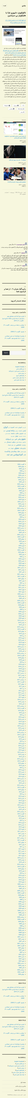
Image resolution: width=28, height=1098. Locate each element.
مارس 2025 (21, 497)
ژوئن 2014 (21, 766)
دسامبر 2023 (21, 528)
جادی (24, 5)
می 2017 (22, 689)
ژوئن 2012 (21, 818)
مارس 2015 (21, 746)
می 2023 (22, 544)
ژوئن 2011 (21, 845)
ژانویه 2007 (21, 961)
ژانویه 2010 (21, 882)
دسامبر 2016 (21, 700)
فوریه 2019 (21, 642)
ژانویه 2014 (21, 777)
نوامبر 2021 (21, 570)
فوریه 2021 (21, 590)
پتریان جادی (21, 373)
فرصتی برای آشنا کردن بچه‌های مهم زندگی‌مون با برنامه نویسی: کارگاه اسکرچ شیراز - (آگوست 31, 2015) (13, 318)
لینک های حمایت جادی (18, 378)
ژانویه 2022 (21, 566)
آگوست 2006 (21, 972)
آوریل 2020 (21, 612)
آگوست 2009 (21, 893)
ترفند (25, 433)
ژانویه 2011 (21, 856)
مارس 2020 (21, 614)
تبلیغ (4, 431)
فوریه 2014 (21, 774)
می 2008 (22, 926)
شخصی (18, 445)
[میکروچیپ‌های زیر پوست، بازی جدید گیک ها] (15, 173)
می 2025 (22, 493)
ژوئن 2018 (21, 660)
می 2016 (22, 715)
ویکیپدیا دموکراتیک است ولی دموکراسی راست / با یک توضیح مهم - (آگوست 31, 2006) (14, 338)
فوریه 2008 (21, 933)
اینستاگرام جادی (20, 369)
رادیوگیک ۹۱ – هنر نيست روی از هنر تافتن (17, 160)
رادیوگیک (8, 439)
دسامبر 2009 (21, 884)
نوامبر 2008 (21, 913)
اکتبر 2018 (21, 651)
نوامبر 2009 (21, 886)
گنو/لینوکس (18, 454)
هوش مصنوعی (23, 451)
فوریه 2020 (21, 616)
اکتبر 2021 (21, 572)
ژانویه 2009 (21, 908)
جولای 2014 (21, 763)
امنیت (12, 427)
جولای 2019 (21, 631)
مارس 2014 (21, 772)
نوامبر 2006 (21, 966)
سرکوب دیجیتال (11, 442)
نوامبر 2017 (21, 675)
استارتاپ (7, 192)
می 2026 (22, 471)
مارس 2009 (21, 904)
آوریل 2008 (21, 928)
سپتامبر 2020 (20, 601)
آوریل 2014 (21, 770)
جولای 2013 (21, 790)
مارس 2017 (21, 693)
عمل (12, 445)
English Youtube (19, 367)
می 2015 (22, 741)
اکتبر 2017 (21, 678)
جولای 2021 (21, 579)
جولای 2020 (21, 605)
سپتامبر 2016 (20, 706)
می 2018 (22, 662)
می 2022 (22, 557)
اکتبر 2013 (21, 783)
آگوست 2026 (21, 464)
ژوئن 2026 (21, 469)
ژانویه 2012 (21, 829)
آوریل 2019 (21, 638)
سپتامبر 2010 (20, 864)
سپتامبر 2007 (20, 944)
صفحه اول (23, 1082)
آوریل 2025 (21, 495)
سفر (5, 442)
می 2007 (22, 952)
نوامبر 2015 (21, 728)
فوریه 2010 (21, 880)
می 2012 (22, 821)
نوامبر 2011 (21, 834)
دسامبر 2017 (21, 673)
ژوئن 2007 (21, 950)
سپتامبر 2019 (20, 627)
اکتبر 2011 (21, 836)
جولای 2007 (21, 948)
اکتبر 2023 (21, 533)
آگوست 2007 (21, 946)
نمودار (12, 448)
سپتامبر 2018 (20, 653)
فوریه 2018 (21, 669)
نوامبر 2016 (21, 702)
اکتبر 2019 (21, 625)
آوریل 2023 (21, 546)
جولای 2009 (21, 895)
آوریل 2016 (21, 717)
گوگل (11, 455)
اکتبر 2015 (21, 730)
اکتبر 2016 (21, 704)
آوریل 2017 (21, 691)
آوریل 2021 (21, 585)
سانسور (24, 442)
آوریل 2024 (21, 519)
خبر (16, 439)
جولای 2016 (21, 711)
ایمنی (24, 431)
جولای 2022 (21, 552)
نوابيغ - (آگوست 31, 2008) (17, 332)
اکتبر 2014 (21, 757)
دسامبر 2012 (21, 805)
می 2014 (22, 768)
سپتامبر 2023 (20, 535)
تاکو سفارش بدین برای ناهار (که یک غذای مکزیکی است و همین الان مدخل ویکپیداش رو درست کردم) (14, 53)
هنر (9, 448)
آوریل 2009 (21, 902)
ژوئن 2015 (21, 739)
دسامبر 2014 (21, 752)
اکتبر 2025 (21, 482)
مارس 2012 (21, 825)
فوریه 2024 (21, 524)
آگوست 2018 (21, 656)
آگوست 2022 (21, 550)
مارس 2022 (21, 561)
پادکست (7, 451)
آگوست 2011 (21, 840)
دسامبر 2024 (21, 502)
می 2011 (22, 847)
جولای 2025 (21, 489)
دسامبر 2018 (21, 647)
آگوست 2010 (21, 867)
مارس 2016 (21, 719)
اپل (9, 427)
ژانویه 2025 (21, 500)
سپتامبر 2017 (20, 680)
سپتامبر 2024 (20, 508)
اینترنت (20, 431)
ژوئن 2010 (21, 871)
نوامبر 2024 (21, 504)
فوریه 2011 (21, 853)
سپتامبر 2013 (20, 785)
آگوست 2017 (21, 682)
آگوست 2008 (21, 919)
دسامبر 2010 (21, 858)
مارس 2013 (21, 799)
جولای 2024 (21, 513)
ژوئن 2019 (21, 634)
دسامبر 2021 (21, 568)
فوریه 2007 (21, 959)
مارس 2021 (21, 588)
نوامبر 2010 (21, 860)
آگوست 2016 (21, 708)
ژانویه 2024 (21, 526)
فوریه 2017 (21, 695)
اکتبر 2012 (21, 810)
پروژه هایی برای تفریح (20, 1090)
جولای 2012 (21, 816)
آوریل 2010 (21, 875)
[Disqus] (14, 219)
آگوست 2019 (21, 629)
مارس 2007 (21, 957)
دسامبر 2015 (21, 726)
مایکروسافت (23, 448)
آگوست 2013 (21, 788)
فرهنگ (9, 445)
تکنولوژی (24, 194)
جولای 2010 (21, 869)
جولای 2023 (21, 539)
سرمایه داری (19, 442)
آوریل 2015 (21, 744)
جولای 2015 (21, 737)
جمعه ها (24, 436)
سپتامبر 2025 (20, 484)
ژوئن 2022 (21, 555)
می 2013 (22, 794)
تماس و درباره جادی (20, 1086)
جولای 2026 (21, 467)
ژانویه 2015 (21, 750)
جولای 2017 (21, 684)
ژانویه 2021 (21, 592)
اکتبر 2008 (21, 915)
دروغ (13, 439)
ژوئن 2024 (21, 515)
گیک (20, 194)
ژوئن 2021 (21, 581)
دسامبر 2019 (21, 620)
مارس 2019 (21, 640)
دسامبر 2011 (21, 832)
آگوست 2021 (21, 577)
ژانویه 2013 (21, 803)
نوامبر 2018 (21, 649)
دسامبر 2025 (21, 478)
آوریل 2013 (21, 796)
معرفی (16, 448)
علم (14, 445)
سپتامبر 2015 (20, 733)
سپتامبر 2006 (20, 970)
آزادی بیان (24, 427)
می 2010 (22, 873)
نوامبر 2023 (21, 530)
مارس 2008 (21, 930)
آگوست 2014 (21, 761)
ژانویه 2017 (21, 697)
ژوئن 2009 (21, 897)
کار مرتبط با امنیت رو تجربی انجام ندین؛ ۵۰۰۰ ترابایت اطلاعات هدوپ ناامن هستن (15, 137)
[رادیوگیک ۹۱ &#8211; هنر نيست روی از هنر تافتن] (15, 151)
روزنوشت (12, 192)
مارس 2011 (21, 851)
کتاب (24, 455)
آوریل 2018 (21, 664)
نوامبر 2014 (21, 755)
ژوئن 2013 (21, 792)
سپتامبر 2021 (20, 574)
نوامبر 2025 (21, 480)
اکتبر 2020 (21, 599)
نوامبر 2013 (21, 781)
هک (18, 451)
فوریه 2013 (21, 801)
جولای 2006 (21, 974)
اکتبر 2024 (21, 506)
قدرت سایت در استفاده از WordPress (15, 1095)
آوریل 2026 (21, 473)
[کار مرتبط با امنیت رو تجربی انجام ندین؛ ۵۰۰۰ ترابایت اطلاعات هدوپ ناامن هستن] (15, 128)
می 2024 (22, 517)
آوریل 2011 (21, 849)
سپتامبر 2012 (20, 812)
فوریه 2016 (21, 722)
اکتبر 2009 (21, 889)
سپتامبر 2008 (20, 917)
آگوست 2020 (21, 603)
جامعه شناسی (7, 433)
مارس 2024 (21, 522)
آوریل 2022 (21, 559)
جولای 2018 (21, 658)
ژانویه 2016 (21, 724)
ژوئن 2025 (21, 491)
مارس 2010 (21, 878)
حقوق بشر (22, 439)
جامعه (13, 433)
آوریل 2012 (21, 823)
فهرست (4, 6)
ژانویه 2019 (21, 645)
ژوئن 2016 (21, 713)
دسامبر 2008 (21, 911)
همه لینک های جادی (19, 380)
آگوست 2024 (21, 511)
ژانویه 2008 (21, 935)
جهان (16, 436)
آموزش (20, 427)
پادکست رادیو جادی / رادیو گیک (16, 371)
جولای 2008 (21, 922)
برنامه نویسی (10, 430)
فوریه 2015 (21, 748)
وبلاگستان (13, 451)
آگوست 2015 (21, 735)
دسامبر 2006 (21, 963)
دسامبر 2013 (21, 779)
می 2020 (22, 610)
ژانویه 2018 (21, 671)
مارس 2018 (21, 667)
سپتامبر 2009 (20, 891)
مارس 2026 (21, 475)
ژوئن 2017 (21, 686)
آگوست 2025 (21, 486)
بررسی (16, 431)
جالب (17, 433)
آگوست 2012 (21, 814)
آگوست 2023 (21, 537)
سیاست (24, 445)
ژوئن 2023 (21, 541)
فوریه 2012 (21, 827)
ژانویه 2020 (21, 618)
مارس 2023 (21, 548)
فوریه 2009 (21, 906)
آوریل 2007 (21, 955)
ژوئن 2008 (21, 924)
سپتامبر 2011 (20, 838)
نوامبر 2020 (21, 596)
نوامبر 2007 (21, 939)
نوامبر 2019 (21, 623)
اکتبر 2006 (21, 968)
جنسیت (20, 436)
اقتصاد (16, 427)
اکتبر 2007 (21, 941)
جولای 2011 (21, 842)
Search (24, 350)
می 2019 (22, 636)
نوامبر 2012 (21, 807)
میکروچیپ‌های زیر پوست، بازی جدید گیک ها (17, 182)
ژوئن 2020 (21, 607)
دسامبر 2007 (21, 937)
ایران (6, 427)
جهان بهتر (12, 436)
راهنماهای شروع (20, 376)
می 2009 (22, 900)
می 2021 (22, 583)
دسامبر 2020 (21, 594)
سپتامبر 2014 (20, 759)
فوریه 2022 (21, 563)
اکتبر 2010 (21, 862)
